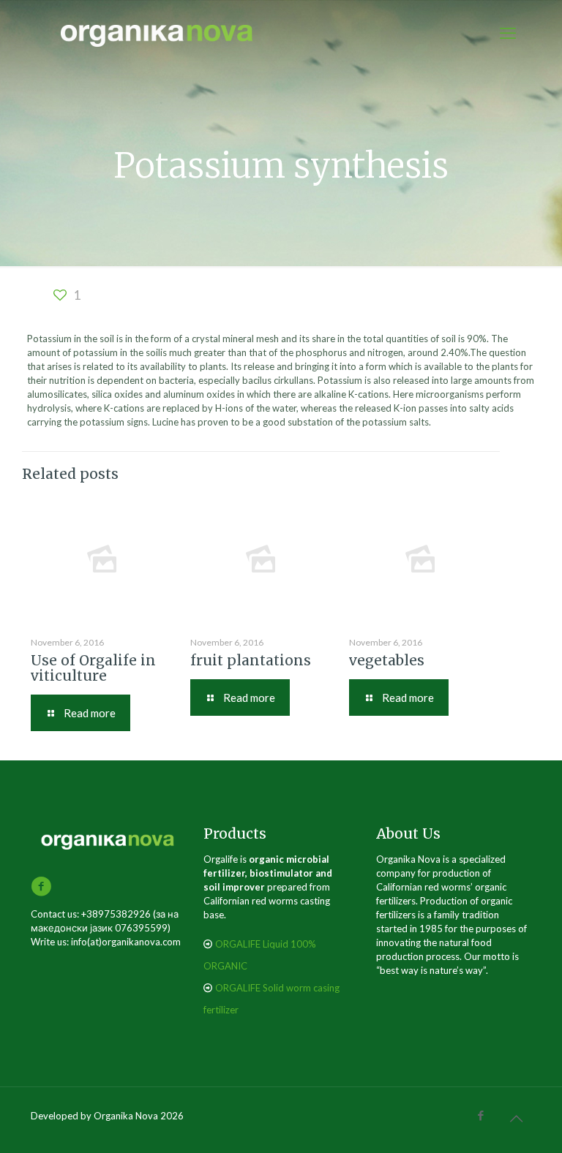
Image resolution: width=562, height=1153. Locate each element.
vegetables (386, 660)
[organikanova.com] (157, 33)
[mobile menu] (507, 32)
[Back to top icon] (516, 1118)
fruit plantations (250, 660)
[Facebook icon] (480, 1115)
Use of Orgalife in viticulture (93, 667)
